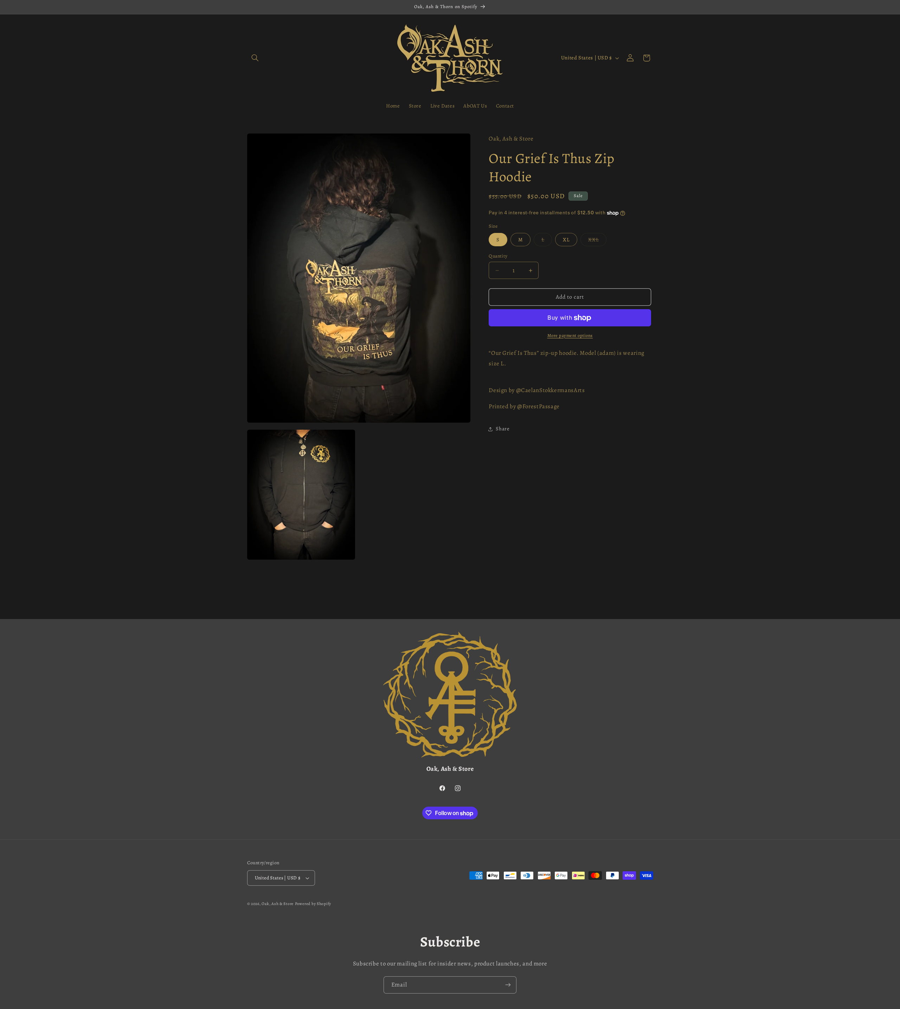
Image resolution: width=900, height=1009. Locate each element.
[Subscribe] (508, 985)
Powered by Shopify (313, 903)
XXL (597, 241)
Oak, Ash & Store (278, 903)
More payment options (570, 335)
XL (566, 239)
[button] (255, 58)
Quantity (498, 256)
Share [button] (502, 428)
